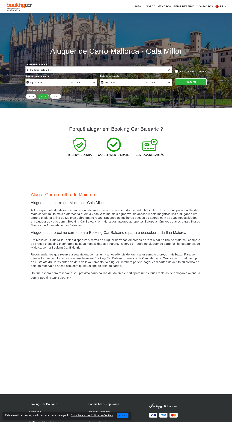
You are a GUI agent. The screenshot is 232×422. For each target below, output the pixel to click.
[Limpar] (169, 70)
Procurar (190, 82)
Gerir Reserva (183, 6)
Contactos (205, 6)
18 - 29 (31, 96)
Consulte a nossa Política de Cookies (92, 415)
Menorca (164, 6)
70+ (55, 96)
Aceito (122, 415)
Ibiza (138, 6)
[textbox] (98, 69)
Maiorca (149, 6)
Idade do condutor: (34, 90)
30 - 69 (43, 96)
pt (221, 6)
